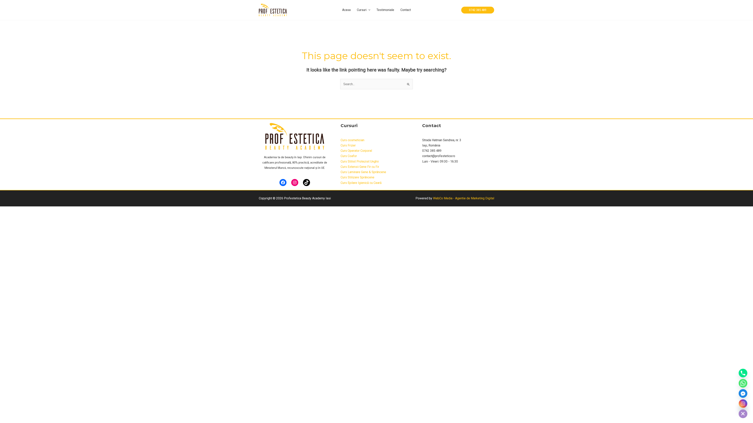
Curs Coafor (349, 156)
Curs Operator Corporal (356, 151)
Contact (405, 10)
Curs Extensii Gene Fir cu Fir (360, 167)
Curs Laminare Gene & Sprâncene (363, 172)
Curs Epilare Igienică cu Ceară (361, 183)
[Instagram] (294, 182)
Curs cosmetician (352, 140)
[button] (368, 10)
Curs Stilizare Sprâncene (357, 177)
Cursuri (361, 10)
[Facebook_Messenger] (743, 393)
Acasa (346, 10)
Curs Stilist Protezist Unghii (360, 161)
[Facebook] (282, 182)
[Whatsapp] (743, 383)
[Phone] (743, 373)
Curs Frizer (348, 145)
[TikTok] (306, 182)
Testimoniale (385, 10)
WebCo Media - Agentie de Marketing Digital (463, 198)
